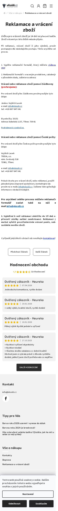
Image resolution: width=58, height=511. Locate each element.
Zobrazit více (29, 367)
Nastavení (27, 494)
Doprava (6, 460)
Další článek (42, 251)
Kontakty (7, 455)
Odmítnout (14, 503)
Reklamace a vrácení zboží (15, 464)
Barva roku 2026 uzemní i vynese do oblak (23, 423)
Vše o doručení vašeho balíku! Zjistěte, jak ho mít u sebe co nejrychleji (28, 433)
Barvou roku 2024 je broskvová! (18, 428)
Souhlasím (41, 503)
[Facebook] (5, 398)
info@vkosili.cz (15, 106)
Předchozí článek (19, 251)
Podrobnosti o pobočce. (12, 127)
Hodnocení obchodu (29, 264)
